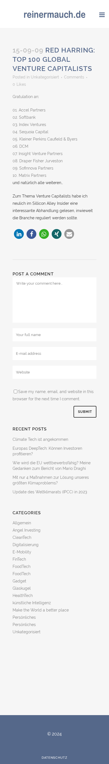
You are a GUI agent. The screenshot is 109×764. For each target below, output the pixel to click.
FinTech (19, 559)
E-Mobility (22, 552)
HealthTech (23, 595)
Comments (74, 77)
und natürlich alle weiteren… (38, 182)
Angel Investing (27, 530)
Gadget (19, 581)
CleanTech (22, 537)
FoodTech (21, 566)
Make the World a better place (41, 610)
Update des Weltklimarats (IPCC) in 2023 (50, 492)
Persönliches (24, 617)
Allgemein (22, 523)
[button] (19, 234)
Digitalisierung (26, 544)
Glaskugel (22, 588)
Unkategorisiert (45, 77)
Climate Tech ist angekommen (40, 439)
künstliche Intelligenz (32, 603)
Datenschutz (54, 758)
